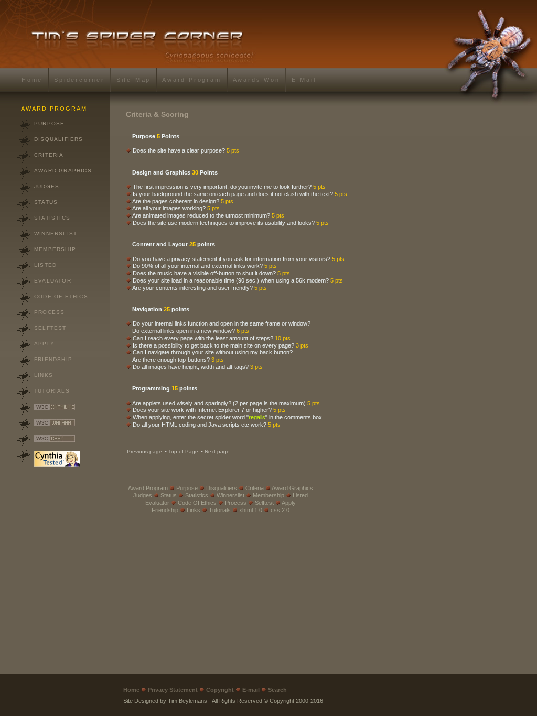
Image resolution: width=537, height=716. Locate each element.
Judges (46, 186)
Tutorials (52, 391)
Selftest (50, 328)
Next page (217, 451)
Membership (55, 249)
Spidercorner (79, 80)
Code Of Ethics (61, 296)
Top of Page (183, 451)
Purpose (49, 123)
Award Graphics (63, 170)
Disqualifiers (58, 139)
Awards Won (256, 80)
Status (46, 202)
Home (32, 80)
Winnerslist (55, 233)
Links (43, 375)
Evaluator (52, 281)
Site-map (133, 80)
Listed (45, 265)
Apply (44, 343)
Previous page (144, 451)
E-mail (304, 80)
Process (49, 312)
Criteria (49, 155)
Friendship (53, 359)
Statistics (52, 218)
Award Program (191, 80)
